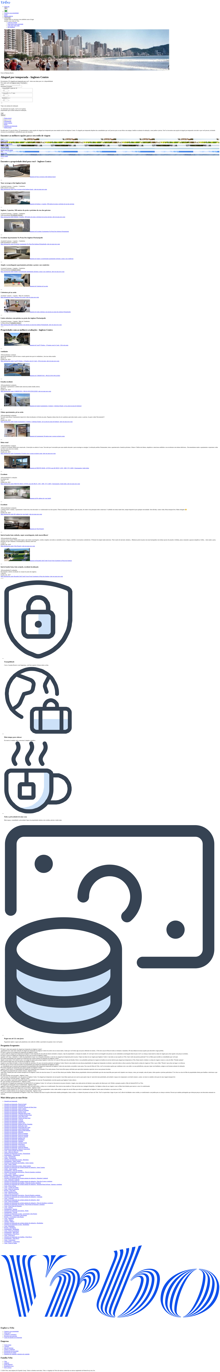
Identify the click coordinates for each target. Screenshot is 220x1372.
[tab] (10, 1101)
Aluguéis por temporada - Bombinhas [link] (14, 1139)
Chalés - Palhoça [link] (8, 1220)
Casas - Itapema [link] (8, 1207)
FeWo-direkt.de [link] (8, 1364)
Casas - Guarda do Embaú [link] (11, 1187)
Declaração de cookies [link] (10, 1352)
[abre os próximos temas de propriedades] (2, 158)
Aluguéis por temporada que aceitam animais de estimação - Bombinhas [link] (23, 1223)
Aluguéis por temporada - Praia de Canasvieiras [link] (17, 1149)
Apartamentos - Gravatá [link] (10, 1212)
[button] (110, 1097)
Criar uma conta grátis (14, 25)
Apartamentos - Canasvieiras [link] (12, 1241)
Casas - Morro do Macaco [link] (11, 1152)
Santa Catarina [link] (8, 123)
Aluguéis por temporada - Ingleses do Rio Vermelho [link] (18, 1124)
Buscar (3, 115)
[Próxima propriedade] (2, 326)
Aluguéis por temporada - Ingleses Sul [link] (14, 1138)
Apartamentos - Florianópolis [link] (12, 1155)
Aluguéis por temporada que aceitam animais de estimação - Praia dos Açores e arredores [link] (28, 1181)
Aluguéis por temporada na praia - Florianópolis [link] (17, 1153)
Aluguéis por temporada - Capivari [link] (13, 1119)
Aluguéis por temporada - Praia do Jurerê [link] (15, 1104)
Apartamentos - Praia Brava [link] (11, 1234)
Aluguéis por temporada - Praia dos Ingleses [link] (16, 1147)
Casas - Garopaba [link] (9, 1198)
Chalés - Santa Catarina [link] (10, 1169)
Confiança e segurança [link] (10, 1334)
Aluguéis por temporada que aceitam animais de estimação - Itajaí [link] (22, 1200)
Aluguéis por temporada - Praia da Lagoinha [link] (16, 1135)
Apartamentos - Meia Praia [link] (11, 1232)
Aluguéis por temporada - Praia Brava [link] (14, 1144)
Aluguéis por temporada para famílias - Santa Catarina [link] (18, 1163)
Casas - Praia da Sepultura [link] (11, 1201)
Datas (2, 84)
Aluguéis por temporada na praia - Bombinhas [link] (16, 1224)
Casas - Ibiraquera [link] (9, 1218)
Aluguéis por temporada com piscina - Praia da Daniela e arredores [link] (22, 1195)
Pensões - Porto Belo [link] (9, 1190)
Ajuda (5, 14)
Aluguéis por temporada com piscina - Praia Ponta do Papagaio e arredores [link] (24, 1204)
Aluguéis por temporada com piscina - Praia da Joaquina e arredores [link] (22, 1172)
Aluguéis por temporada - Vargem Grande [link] (15, 1142)
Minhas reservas (8, 16)
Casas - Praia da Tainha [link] (10, 1243)
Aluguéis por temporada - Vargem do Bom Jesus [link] (17, 1118)
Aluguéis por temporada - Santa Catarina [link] (15, 1109)
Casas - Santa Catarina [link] (10, 1164)
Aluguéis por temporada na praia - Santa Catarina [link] (17, 1166)
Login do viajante (12, 22)
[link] (22, 27)
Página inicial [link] (7, 118)
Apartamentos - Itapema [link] (10, 1209)
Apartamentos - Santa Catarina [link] (12, 1161)
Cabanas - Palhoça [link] (9, 1221)
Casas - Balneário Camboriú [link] (11, 1180)
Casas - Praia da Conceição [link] (11, 1189)
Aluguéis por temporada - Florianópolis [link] (14, 1105)
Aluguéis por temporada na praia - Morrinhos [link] (16, 1159)
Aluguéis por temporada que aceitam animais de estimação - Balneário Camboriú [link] (26, 1178)
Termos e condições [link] (9, 1349)
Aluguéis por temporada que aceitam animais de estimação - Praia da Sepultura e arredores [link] (28, 1203)
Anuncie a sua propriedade (11, 13)
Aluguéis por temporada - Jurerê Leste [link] (14, 1122)
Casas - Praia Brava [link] (9, 1235)
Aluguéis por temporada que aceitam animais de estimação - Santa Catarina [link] (24, 1167)
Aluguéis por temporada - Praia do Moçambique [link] (17, 1130)
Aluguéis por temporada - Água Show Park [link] (16, 1116)
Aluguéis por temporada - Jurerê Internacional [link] (16, 1129)
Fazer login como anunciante (15, 24)
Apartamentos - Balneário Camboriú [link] (14, 1175)
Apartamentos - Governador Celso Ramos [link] (15, 1215)
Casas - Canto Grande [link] (10, 1173)
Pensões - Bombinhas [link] (10, 1227)
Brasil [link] (5, 124)
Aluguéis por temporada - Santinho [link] (13, 1141)
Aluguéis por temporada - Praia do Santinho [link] (16, 1133)
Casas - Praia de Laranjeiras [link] (11, 1230)
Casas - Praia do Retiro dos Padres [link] (13, 1150)
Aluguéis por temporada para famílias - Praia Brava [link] (18, 1237)
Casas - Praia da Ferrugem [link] (11, 1193)
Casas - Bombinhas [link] (9, 1226)
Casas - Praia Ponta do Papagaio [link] (13, 1206)
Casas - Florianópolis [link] (10, 1156)
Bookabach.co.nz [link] (9, 1366)
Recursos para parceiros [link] (10, 1336)
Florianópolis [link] (7, 121)
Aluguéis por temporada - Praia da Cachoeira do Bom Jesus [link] (20, 1107)
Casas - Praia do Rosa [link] (10, 1186)
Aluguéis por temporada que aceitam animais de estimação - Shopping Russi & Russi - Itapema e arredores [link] (33, 1184)
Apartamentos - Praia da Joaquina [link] (13, 1170)
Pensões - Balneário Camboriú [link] (12, 1176)
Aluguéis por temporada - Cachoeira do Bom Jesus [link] (18, 1115)
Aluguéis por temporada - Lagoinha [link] (13, 1121)
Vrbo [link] (5, 1361)
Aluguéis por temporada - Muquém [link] (13, 1132)
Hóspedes (3, 86)
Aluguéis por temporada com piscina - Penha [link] (16, 1210)
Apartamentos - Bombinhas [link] (11, 1229)
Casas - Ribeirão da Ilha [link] (10, 1192)
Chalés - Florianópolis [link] (10, 1158)
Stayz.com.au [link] (7, 1367)
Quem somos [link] (7, 1345)
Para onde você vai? (6, 83)
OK (2, 113)
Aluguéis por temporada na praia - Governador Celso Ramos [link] (20, 1214)
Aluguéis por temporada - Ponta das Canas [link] (15, 1125)
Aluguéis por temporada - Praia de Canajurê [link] (16, 1136)
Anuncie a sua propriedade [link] (11, 1331)
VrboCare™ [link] (7, 1333)
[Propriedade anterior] (1, 326)
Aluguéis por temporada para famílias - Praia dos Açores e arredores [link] (22, 1183)
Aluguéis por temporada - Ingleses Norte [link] (15, 1112)
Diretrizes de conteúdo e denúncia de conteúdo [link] (16, 1354)
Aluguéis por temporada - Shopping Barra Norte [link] (17, 1113)
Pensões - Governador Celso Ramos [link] (14, 1217)
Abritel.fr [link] (6, 1363)
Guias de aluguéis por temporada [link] (13, 1337)
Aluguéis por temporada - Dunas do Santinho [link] (16, 1110)
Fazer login (7, 17)
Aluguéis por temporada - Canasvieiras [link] (14, 1146)
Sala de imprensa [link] (8, 1348)
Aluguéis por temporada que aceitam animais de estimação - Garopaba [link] (23, 1197)
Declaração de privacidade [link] (11, 1351)
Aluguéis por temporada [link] (10, 126)
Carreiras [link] (6, 1346)
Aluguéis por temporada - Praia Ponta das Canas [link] (17, 1127)
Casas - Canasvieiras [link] (9, 1240)
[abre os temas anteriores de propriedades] (1, 158)
